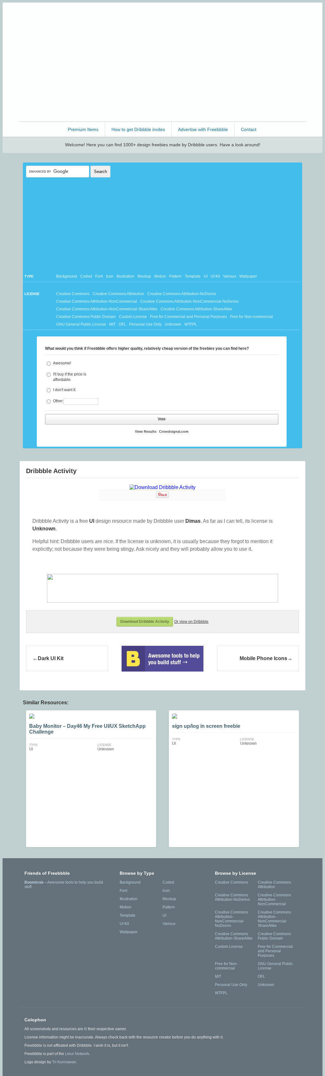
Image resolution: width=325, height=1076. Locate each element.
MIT (112, 324)
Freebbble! (164, 16)
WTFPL (190, 324)
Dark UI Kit (50, 658)
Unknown (173, 324)
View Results (145, 431)
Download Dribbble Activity (144, 621)
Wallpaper (248, 276)
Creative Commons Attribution (118, 294)
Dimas (193, 521)
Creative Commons (73, 294)
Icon (109, 276)
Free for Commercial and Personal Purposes (188, 316)
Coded (86, 276)
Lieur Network (77, 1054)
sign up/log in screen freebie (206, 726)
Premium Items (83, 129)
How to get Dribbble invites (138, 129)
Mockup (144, 276)
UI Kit (215, 276)
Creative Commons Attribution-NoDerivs (181, 294)
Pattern (175, 276)
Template (193, 276)
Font (99, 276)
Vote (162, 419)
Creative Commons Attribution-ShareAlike (196, 309)
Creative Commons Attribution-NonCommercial (96, 301)
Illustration (125, 276)
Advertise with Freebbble (203, 129)
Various (229, 276)
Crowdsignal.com (174, 431)
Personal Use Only (145, 324)
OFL (122, 324)
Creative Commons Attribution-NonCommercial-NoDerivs (189, 301)
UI (206, 276)
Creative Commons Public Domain (86, 316)
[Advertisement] (162, 75)
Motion (160, 276)
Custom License (133, 316)
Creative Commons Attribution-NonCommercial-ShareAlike (106, 309)
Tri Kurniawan (64, 1062)
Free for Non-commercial (251, 316)
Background (66, 276)
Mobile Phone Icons (263, 658)
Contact (248, 129)
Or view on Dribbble (191, 621)
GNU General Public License (81, 324)
